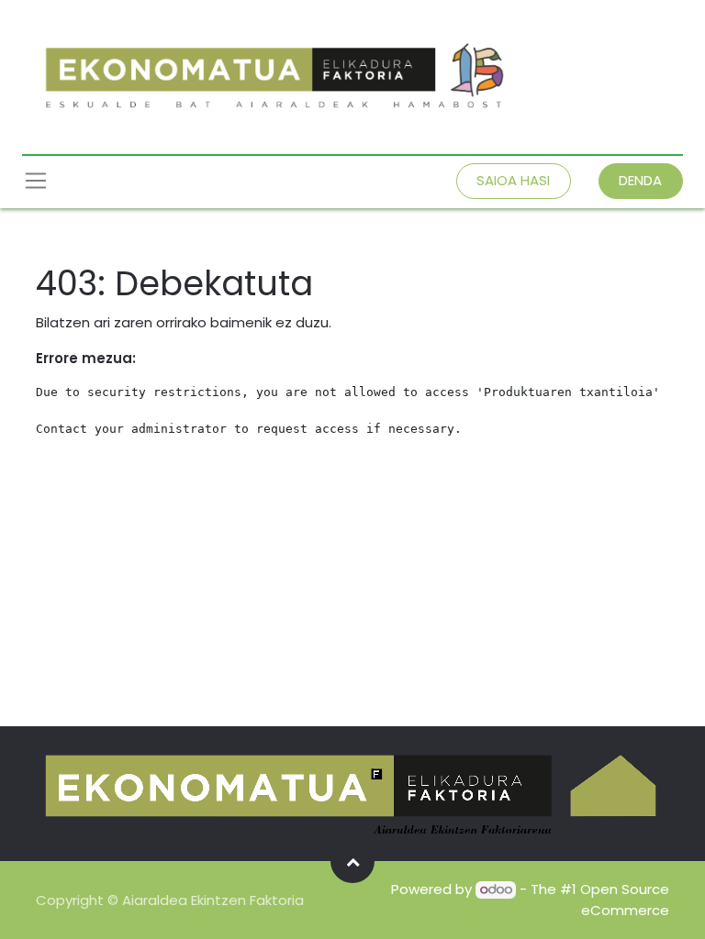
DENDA (640, 180)
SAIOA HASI (513, 180)
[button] (352, 861)
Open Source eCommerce (624, 899)
